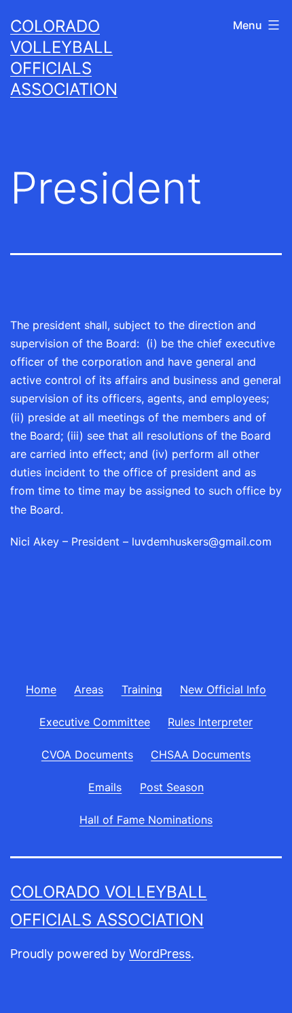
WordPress (160, 954)
